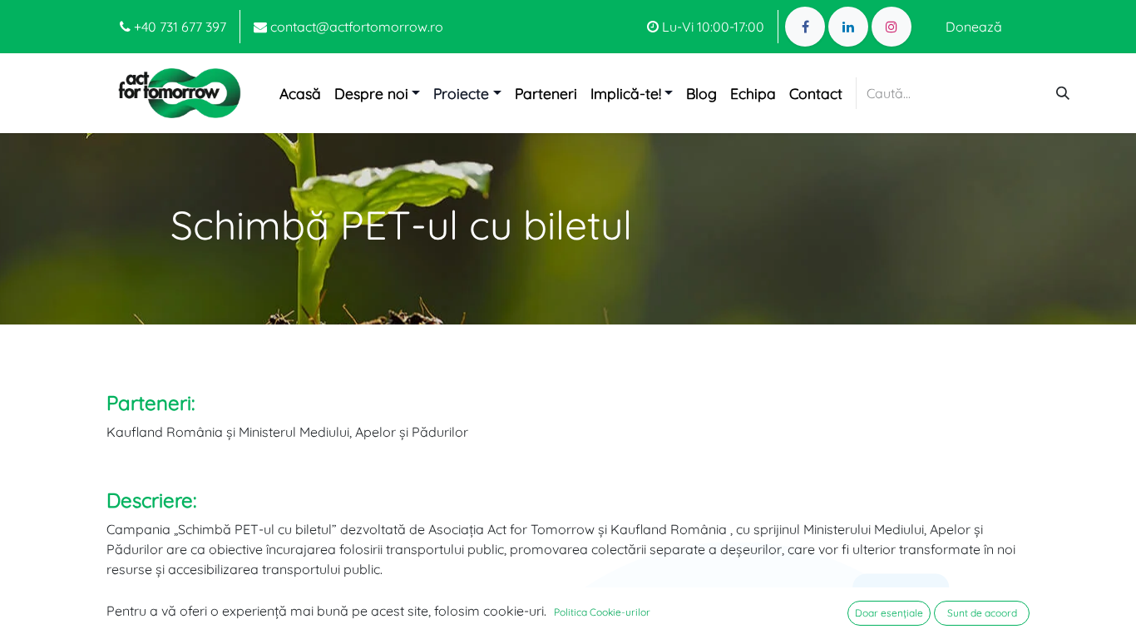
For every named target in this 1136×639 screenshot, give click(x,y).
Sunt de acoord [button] (982, 613)
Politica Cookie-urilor (602, 612)
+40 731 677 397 (178, 26)
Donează (974, 26)
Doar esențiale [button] (889, 613)
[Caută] (1063, 93)
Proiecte (461, 93)
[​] (805, 27)
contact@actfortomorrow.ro (355, 26)
